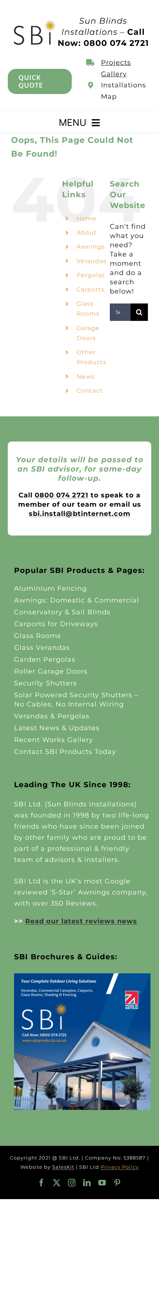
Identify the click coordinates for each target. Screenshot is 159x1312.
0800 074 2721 (61, 495)
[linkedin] (87, 1183)
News (86, 376)
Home (87, 218)
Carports (91, 289)
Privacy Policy (120, 1167)
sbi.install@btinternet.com (80, 514)
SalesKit (63, 1167)
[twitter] (57, 1183)
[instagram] (72, 1183)
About (87, 232)
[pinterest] (117, 1183)
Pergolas (91, 275)
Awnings (91, 246)
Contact (90, 390)
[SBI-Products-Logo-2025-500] (35, 22)
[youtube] (102, 1183)
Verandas (91, 261)
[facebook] (41, 1183)
